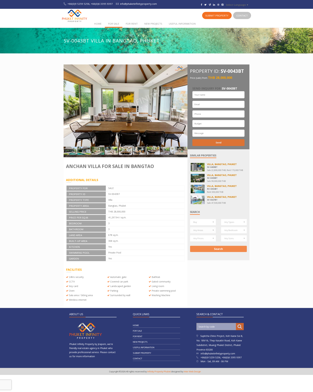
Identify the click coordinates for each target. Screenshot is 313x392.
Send (218, 142)
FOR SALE (113, 23)
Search (218, 249)
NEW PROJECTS (153, 23)
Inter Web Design (192, 371)
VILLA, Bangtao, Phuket (222, 164)
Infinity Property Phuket (159, 371)
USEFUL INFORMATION (182, 23)
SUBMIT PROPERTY (216, 15)
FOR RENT (132, 23)
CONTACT (242, 15)
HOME (98, 23)
